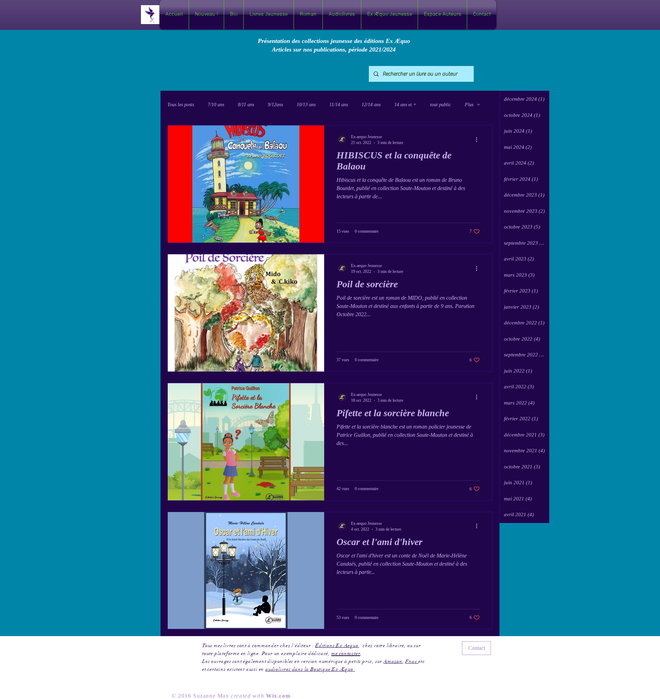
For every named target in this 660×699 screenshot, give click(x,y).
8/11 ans (246, 104)
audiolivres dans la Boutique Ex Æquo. (310, 669)
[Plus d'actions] (479, 139)
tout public (440, 104)
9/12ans (275, 104)
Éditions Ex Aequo (337, 645)
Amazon (393, 661)
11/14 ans (338, 104)
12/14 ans (371, 104)
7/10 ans (216, 104)
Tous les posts (180, 104)
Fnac (411, 661)
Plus (469, 104)
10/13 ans (306, 104)
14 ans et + (405, 104)
